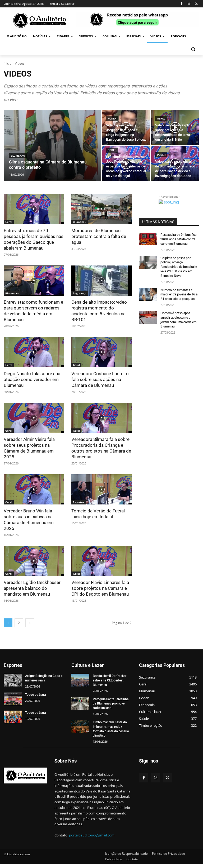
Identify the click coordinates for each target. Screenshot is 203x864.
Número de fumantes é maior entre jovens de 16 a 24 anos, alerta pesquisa (178, 294)
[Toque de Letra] (13, 699)
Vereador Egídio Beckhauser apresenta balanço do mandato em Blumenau (32, 588)
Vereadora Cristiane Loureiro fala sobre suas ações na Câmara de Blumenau (100, 379)
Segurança (79, 293)
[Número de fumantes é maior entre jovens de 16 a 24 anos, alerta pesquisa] (148, 294)
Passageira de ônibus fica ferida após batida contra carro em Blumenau (178, 239)
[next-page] (29, 622)
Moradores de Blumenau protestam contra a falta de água (98, 236)
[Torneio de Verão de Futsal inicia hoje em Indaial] (101, 489)
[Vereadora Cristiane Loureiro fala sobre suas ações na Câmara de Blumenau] (101, 352)
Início (7, 63)
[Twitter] (196, 4)
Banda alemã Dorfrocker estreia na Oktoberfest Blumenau (109, 680)
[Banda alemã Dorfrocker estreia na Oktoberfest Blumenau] (80, 680)
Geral (161, 118)
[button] (193, 49)
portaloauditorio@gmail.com (91, 835)
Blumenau (18, 155)
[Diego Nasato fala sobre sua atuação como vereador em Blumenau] (34, 352)
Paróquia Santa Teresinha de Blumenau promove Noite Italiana (110, 703)
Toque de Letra (35, 695)
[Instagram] (189, 4)
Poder (112, 118)
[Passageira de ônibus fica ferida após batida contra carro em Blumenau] (148, 239)
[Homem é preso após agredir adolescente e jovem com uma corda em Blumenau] (148, 317)
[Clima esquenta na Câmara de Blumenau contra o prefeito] (52, 145)
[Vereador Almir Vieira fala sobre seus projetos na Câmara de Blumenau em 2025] (34, 418)
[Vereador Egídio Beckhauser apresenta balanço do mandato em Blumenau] (34, 561)
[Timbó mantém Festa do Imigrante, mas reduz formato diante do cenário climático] (80, 726)
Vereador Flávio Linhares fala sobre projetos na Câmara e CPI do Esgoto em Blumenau (100, 588)
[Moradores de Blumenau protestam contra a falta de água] (101, 209)
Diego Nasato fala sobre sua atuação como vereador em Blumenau (32, 379)
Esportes (78, 502)
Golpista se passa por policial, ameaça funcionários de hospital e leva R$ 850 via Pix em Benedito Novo (178, 267)
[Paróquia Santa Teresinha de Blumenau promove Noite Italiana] (80, 703)
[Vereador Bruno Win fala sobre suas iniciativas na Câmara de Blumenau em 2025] (34, 489)
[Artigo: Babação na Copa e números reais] (13, 680)
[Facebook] (182, 4)
